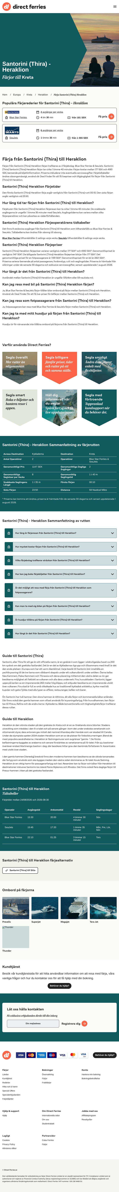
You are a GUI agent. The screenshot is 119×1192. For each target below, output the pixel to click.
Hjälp (4, 1115)
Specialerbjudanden (11, 1095)
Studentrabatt (48, 1123)
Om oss (45, 1119)
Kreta (29, 95)
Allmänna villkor (9, 1148)
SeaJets (62, 238)
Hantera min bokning (91, 1074)
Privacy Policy (8, 1144)
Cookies (6, 1140)
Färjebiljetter (7, 1099)
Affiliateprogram (89, 1115)
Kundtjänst (7, 1078)
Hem (4, 95)
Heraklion (43, 95)
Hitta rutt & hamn (10, 1086)
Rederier (6, 1082)
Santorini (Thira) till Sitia (22, 870)
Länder (5, 1074)
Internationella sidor (51, 1115)
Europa (17, 95)
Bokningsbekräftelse (91, 1078)
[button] (61, 533)
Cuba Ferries (48, 1140)
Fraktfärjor (46, 1082)
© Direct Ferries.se (9, 1170)
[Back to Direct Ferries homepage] (24, 6)
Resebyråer (87, 1119)
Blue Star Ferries (11, 238)
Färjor (44, 1078)
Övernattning (48, 1074)
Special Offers (8, 1091)
